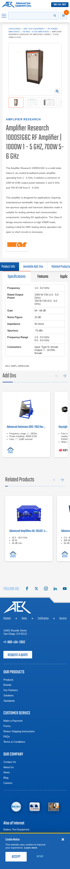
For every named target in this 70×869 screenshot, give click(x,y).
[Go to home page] (16, 5)
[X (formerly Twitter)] (36, 589)
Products (8, 679)
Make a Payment (12, 720)
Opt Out (40, 856)
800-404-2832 (60, 5)
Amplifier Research (23, 119)
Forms (7, 726)
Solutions (8, 695)
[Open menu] (4, 16)
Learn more (30, 847)
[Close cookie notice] (63, 839)
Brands (7, 684)
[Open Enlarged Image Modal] (57, 91)
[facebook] (27, 589)
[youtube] (65, 589)
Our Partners (10, 690)
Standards (9, 700)
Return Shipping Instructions (19, 731)
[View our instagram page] (46, 589)
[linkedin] (55, 589)
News (6, 772)
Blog (5, 777)
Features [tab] (42, 276)
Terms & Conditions (14, 741)
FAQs (6, 736)
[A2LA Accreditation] (34, 807)
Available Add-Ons (33, 267)
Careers (7, 782)
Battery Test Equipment (16, 829)
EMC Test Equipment (34, 29)
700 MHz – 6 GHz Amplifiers (35, 32)
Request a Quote (18, 655)
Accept (16, 857)
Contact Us (9, 761)
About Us (8, 767)
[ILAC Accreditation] (16, 806)
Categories (14, 29)
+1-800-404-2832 (14, 642)
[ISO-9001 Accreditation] (53, 807)
